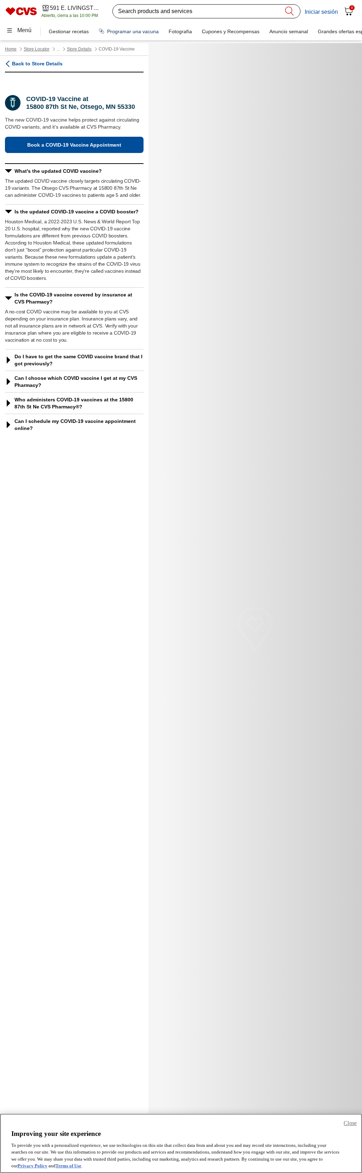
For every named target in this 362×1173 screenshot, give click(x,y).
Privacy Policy (32, 1165)
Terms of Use (68, 1165)
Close (350, 1123)
